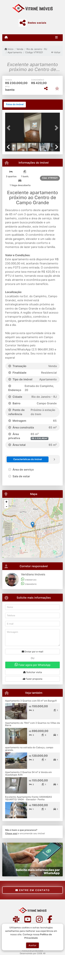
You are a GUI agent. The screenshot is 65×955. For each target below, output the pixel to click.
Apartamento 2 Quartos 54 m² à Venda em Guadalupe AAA (28, 773)
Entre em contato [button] (34, 890)
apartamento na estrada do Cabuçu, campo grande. (29, 748)
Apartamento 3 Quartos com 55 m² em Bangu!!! (31, 700)
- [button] (6, 506)
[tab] (15, 104)
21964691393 (30, 580)
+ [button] (6, 502)
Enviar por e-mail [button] (33, 651)
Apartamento (15, 52)
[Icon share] (16, 919)
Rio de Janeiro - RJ (36, 49)
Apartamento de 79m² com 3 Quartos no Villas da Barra (32, 724)
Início (10, 49)
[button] (9, 128)
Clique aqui (11, 833)
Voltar (56, 52)
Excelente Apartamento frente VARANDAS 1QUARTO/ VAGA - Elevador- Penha (28, 798)
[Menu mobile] (6, 37)
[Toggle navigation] (56, 37)
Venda (19, 49)
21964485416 (30, 584)
